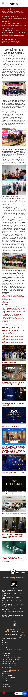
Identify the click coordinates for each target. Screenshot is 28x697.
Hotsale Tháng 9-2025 (7, 494)
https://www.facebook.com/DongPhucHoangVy (13, 296)
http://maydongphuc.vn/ (7, 299)
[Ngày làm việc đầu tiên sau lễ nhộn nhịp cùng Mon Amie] (14, 504)
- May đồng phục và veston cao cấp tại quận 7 (13, 336)
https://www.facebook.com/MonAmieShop (12, 295)
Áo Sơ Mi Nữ (5, 651)
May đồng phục (6, 684)
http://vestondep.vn (6, 301)
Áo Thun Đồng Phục (7, 667)
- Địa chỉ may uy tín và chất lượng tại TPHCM (13, 318)
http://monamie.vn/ (6, 302)
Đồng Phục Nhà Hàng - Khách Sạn (10, 659)
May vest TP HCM (6, 686)
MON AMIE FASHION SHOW (9, 362)
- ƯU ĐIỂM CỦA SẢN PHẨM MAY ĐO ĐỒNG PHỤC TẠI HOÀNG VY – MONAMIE (12, 326)
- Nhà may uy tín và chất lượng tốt (10, 315)
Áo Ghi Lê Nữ (5, 655)
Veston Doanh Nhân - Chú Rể (9, 638)
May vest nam (5, 673)
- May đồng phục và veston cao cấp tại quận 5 (13, 339)
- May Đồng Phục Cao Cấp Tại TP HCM (11, 309)
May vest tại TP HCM (7, 675)
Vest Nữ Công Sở (6, 653)
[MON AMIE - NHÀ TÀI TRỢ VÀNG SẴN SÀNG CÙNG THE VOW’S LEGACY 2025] (14, 415)
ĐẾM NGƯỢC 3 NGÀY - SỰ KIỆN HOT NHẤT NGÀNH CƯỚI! (13, 404)
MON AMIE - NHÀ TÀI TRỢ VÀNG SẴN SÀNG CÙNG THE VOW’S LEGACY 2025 (13, 425)
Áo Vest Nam (5, 640)
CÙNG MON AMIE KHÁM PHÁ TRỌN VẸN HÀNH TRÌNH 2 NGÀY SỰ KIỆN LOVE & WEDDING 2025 (12, 536)
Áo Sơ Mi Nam (5, 642)
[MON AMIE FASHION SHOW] (14, 353)
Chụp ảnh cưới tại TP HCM (8, 682)
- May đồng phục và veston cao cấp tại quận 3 (13, 342)
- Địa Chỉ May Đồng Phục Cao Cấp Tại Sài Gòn (13, 308)
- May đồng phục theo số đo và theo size (12, 314)
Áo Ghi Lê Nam (5, 645)
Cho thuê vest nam (6, 671)
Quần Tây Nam (5, 647)
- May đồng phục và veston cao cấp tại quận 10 (13, 335)
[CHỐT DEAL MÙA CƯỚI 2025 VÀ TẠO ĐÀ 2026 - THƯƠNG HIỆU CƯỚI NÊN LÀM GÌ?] (14, 462)
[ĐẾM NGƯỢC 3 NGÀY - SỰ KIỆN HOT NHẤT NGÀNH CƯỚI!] (14, 394)
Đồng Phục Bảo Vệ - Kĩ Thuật (9, 663)
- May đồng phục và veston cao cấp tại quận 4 (13, 341)
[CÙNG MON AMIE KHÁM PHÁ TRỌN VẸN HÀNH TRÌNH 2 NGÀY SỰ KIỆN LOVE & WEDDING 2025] (14, 525)
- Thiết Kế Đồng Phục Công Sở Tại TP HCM (12, 306)
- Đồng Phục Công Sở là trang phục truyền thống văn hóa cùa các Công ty (13, 332)
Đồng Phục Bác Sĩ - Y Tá (8, 661)
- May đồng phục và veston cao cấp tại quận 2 (13, 344)
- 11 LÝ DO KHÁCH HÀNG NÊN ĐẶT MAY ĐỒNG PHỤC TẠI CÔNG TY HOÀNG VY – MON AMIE (13, 329)
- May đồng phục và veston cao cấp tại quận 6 (13, 338)
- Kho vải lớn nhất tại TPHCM (9, 317)
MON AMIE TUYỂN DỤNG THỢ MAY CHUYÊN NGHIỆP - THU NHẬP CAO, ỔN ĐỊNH (13, 383)
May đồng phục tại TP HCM (8, 678)
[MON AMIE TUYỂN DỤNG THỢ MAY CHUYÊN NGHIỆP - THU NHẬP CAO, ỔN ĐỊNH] (14, 372)
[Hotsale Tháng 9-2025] (14, 484)
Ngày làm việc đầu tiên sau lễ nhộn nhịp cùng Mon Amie (14, 514)
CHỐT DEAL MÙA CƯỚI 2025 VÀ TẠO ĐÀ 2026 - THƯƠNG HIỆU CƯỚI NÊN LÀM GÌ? (13, 473)
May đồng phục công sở (8, 680)
